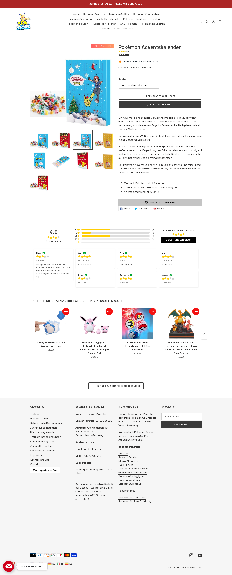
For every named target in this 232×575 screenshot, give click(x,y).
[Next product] (204, 333)
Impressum (36, 455)
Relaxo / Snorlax (127, 457)
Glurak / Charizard (128, 461)
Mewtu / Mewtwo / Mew (133, 469)
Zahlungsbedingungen (43, 428)
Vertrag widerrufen (45, 470)
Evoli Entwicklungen (130, 480)
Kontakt (35, 464)
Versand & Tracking (41, 446)
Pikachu (123, 453)
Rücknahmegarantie (42, 432)
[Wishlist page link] (201, 21)
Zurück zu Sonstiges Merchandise (118, 385)
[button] (8, 566)
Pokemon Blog (126, 491)
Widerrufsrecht (39, 419)
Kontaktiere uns (39, 460)
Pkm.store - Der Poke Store (189, 567)
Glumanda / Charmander (132, 472)
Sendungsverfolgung (42, 451)
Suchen (34, 414)
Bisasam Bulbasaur (129, 484)
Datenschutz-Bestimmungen (47, 423)
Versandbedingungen (42, 441)
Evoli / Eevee (125, 465)
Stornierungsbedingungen (45, 437)
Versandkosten (144, 68)
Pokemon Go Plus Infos (132, 497)
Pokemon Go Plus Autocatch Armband (133, 438)
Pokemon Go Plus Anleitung (134, 501)
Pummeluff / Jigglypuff (132, 476)
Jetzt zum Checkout (160, 104)
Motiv (122, 79)
